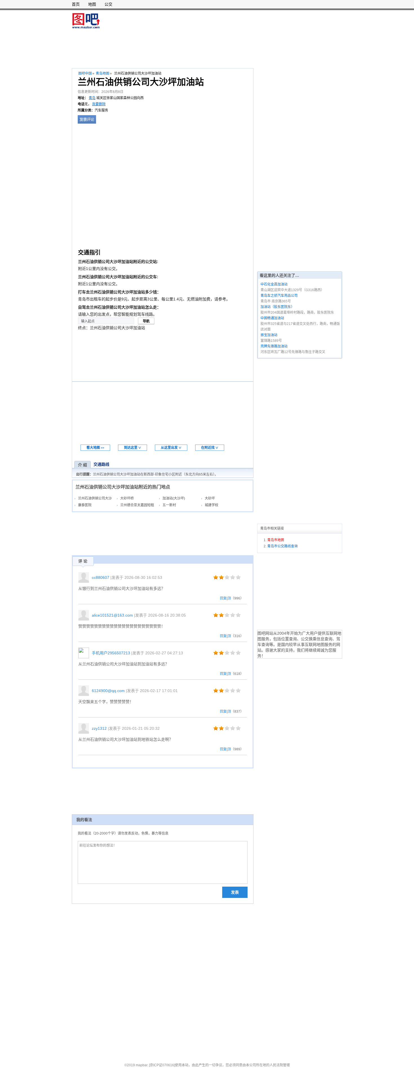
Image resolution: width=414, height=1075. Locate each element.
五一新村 (169, 505)
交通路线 (101, 464)
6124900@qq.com (108, 690)
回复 (223, 598)
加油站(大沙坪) (174, 498)
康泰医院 (85, 505)
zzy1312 (99, 728)
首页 (76, 4)
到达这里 (132, 448)
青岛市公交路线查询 (282, 546)
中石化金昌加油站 (274, 284)
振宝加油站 (269, 335)
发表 (235, 892)
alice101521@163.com (112, 615)
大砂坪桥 (127, 498)
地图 (92, 4)
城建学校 (211, 505)
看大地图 (95, 448)
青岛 (92, 98)
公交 (108, 4)
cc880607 (100, 577)
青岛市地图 (275, 540)
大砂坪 (210, 498)
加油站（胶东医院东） (277, 307)
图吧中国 (85, 73)
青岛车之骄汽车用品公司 (279, 296)
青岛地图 (102, 73)
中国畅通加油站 (272, 318)
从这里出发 (171, 448)
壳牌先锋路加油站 (274, 346)
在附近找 (209, 448)
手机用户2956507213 (111, 653)
